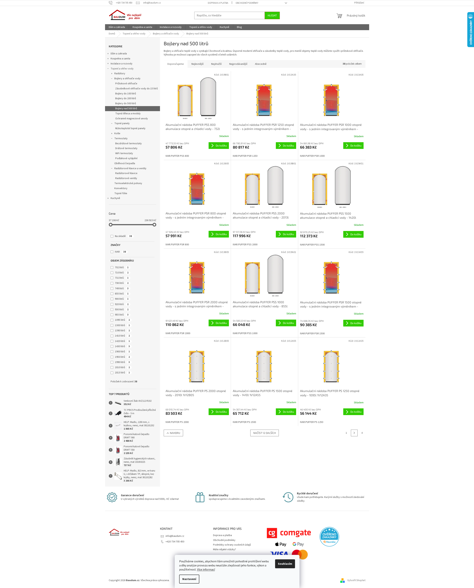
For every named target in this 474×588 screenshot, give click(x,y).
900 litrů (122, 299)
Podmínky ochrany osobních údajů (232, 545)
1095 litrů (122, 320)
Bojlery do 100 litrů (125, 93)
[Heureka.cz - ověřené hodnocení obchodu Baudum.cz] (329, 536)
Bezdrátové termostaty (128, 143)
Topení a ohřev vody (122, 69)
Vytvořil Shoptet (356, 580)
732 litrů (122, 278)
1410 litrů (122, 336)
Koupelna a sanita (120, 58)
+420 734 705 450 (175, 542)
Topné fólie (120, 193)
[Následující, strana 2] (354, 433)
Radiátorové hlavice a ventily (130, 168)
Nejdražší (216, 64)
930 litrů (122, 309)
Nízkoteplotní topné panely (130, 128)
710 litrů (122, 273)
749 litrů (122, 288)
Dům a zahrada (119, 53)
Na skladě (123, 236)
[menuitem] (117, 27)
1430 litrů (122, 346)
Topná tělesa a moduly (128, 113)
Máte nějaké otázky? (224, 549)
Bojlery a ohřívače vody (127, 78)
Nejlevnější (197, 64)
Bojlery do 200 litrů (125, 98)
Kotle (117, 133)
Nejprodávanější (238, 64)
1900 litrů (122, 351)
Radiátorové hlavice (126, 173)
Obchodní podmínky (247, 3)
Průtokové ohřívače (126, 83)
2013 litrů (122, 373)
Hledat (272, 15)
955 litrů (122, 315)
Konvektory (120, 188)
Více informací (206, 570)
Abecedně (261, 64)
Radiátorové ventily (126, 178)
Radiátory (119, 73)
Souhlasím (285, 564)
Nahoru (175, 432)
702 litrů (122, 267)
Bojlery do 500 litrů (125, 103)
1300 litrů (122, 325)
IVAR (120, 252)
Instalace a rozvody (121, 64)
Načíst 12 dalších (264, 432)
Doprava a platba (218, 3)
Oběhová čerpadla (124, 163)
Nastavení (189, 579)
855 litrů (122, 294)
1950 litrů (122, 357)
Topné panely (122, 123)
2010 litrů (122, 367)
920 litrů (122, 304)
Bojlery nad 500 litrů (126, 108)
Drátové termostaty (126, 148)
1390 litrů (122, 330)
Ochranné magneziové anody (131, 118)
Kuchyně (115, 198)
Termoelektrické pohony (128, 183)
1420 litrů (122, 341)
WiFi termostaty (124, 153)
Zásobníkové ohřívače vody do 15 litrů (136, 88)
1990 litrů (122, 362)
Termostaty (121, 138)
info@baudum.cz (175, 536)
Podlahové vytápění (126, 158)
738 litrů (122, 283)
